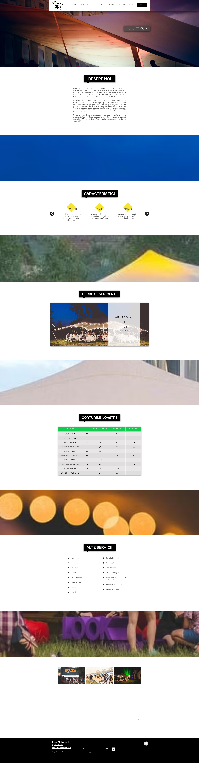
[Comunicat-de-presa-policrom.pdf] (113, 749)
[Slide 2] (99, 61)
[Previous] (53, 325)
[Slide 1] (96, 61)
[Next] (145, 325)
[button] (71, 692)
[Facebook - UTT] (146, 743)
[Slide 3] (102, 61)
